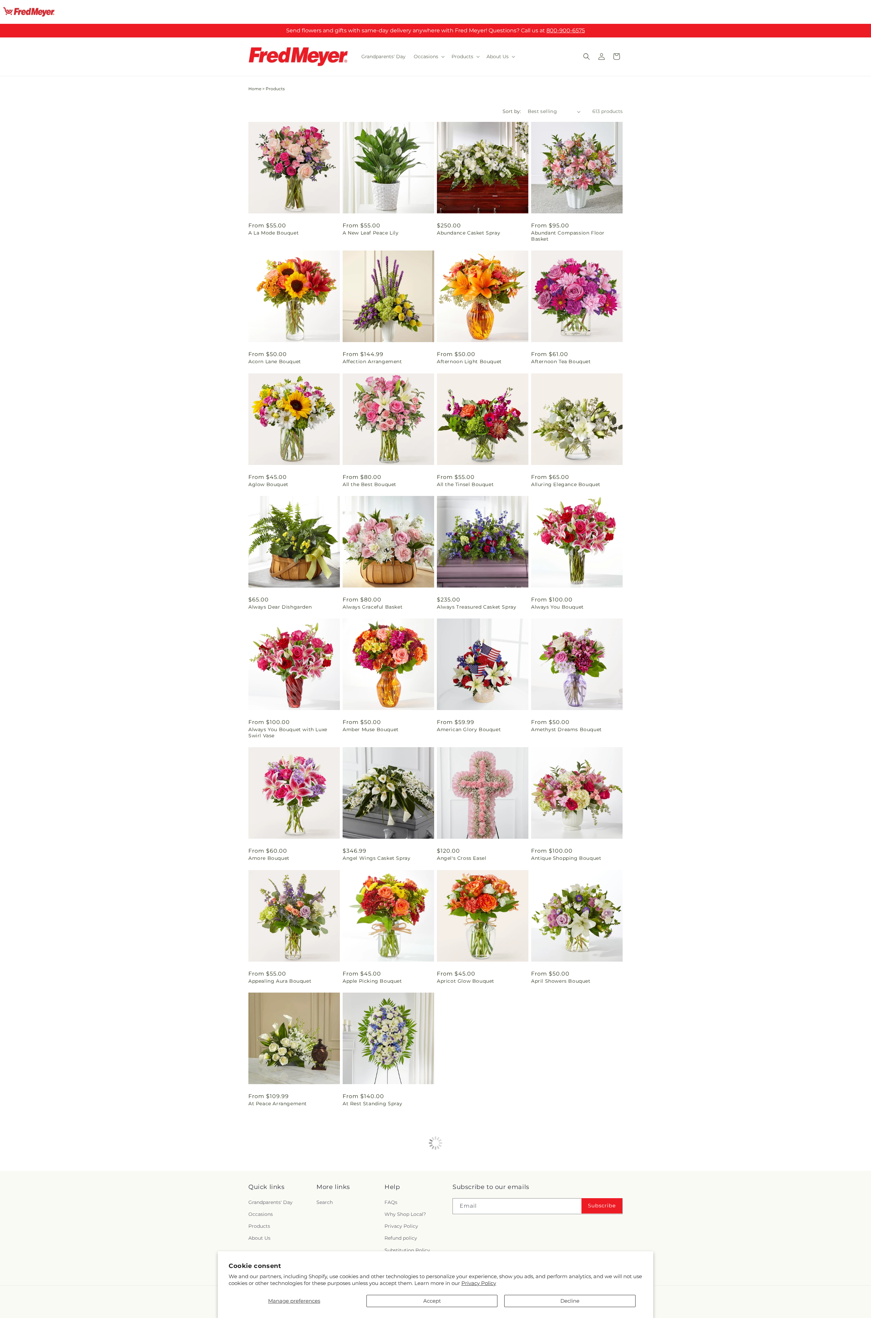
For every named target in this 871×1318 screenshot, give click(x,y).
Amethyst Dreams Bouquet (566, 729)
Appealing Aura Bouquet (279, 981)
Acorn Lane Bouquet (274, 361)
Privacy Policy (478, 1283)
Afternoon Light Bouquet (469, 361)
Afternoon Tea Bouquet (561, 361)
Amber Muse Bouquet (371, 729)
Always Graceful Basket (372, 607)
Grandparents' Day (270, 1202)
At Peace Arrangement (277, 1103)
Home (254, 88)
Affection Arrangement (372, 361)
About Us (259, 1238)
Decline (569, 1301)
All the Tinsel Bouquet (465, 484)
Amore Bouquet (269, 858)
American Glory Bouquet (469, 729)
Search (324, 1202)
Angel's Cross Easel (461, 858)
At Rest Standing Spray (372, 1103)
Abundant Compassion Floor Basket (568, 236)
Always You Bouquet (557, 607)
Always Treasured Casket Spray (476, 607)
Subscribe (602, 1205)
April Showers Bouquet (561, 981)
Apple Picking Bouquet (372, 981)
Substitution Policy (407, 1250)
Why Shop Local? (405, 1214)
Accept (432, 1301)
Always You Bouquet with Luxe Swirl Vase (287, 732)
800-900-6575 (565, 30)
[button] (428, 56)
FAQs (390, 1202)
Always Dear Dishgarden (280, 607)
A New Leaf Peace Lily (371, 233)
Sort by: (512, 111)
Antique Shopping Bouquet (566, 858)
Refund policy (400, 1238)
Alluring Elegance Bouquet (566, 484)
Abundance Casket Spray (468, 233)
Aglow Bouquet (268, 484)
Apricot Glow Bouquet (465, 981)
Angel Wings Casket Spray (376, 858)
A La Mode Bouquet (273, 233)
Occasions (260, 1214)
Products (259, 1226)
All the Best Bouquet (369, 484)
